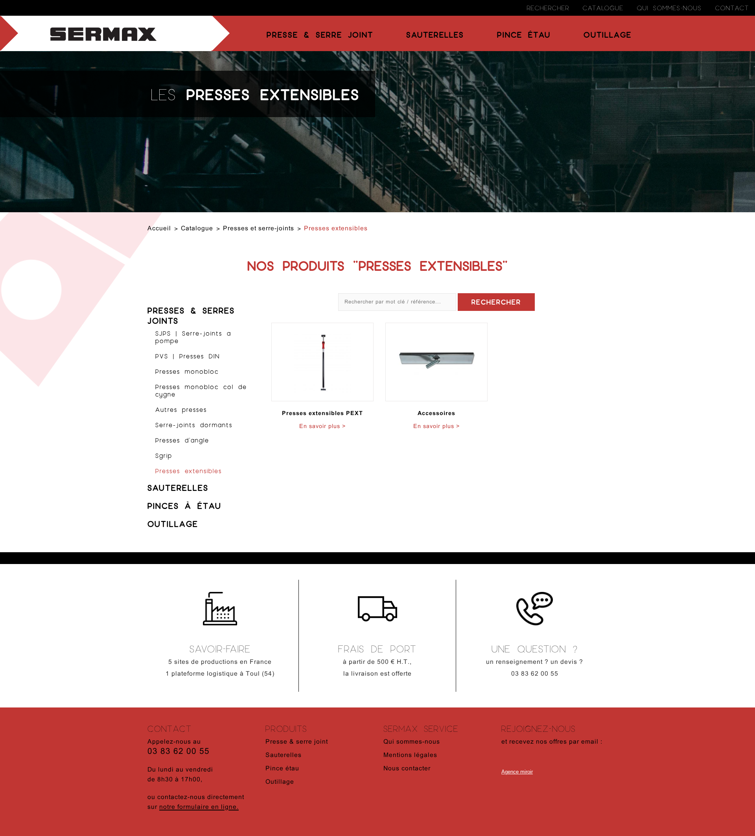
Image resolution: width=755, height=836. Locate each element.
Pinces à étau (184, 505)
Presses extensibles (188, 470)
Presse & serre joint (320, 34)
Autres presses (181, 409)
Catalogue (603, 7)
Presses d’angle (182, 440)
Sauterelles (435, 34)
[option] (220, 638)
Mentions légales (410, 755)
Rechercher (548, 7)
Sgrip (163, 455)
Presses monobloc (187, 371)
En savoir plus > (322, 426)
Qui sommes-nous (669, 7)
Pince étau (524, 34)
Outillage (608, 34)
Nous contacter (407, 769)
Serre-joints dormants (193, 424)
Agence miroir (517, 772)
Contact (732, 7)
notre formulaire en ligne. (199, 807)
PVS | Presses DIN (187, 356)
